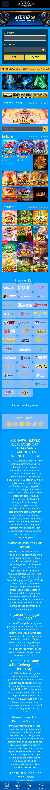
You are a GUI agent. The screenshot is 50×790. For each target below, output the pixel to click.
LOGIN (14, 64)
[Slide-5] (31, 29)
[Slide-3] (23, 29)
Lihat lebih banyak (37, 150)
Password (9, 51)
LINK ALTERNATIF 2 (25, 84)
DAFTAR (35, 64)
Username (9, 39)
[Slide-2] (18, 29)
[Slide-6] (36, 29)
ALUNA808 (13, 527)
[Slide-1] (14, 29)
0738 (10, 162)
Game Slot (36, 640)
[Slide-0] (9, 29)
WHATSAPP (25, 101)
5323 (30, 162)
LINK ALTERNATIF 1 (25, 76)
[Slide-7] (40, 29)
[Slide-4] (27, 29)
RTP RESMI (25, 92)
